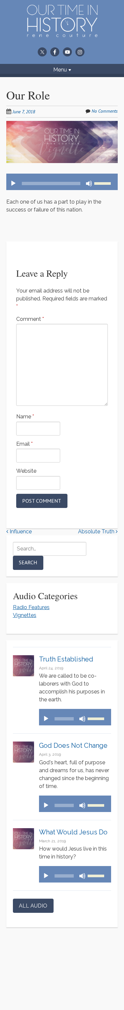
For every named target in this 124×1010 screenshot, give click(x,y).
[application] (62, 182)
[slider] (103, 183)
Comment (30, 319)
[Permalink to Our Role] (62, 125)
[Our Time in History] (62, 32)
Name (25, 416)
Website (26, 471)
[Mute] (89, 183)
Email (24, 444)
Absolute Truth (97, 531)
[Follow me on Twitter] (42, 51)
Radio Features (31, 607)
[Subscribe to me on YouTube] (67, 51)
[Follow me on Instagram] (80, 51)
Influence (20, 531)
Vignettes (24, 615)
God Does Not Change (73, 745)
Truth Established (66, 659)
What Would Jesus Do (73, 832)
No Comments (105, 111)
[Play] (13, 183)
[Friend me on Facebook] (55, 51)
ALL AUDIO (33, 906)
